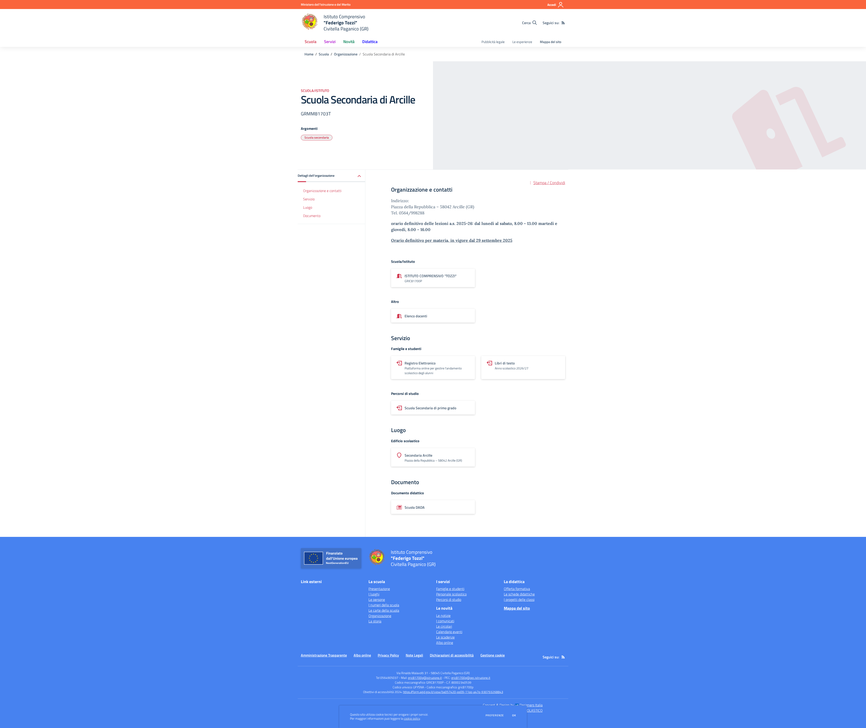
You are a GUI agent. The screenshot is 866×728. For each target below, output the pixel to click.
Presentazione (379, 588)
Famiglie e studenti (450, 588)
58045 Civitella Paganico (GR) (450, 673)
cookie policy (412, 718)
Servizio (309, 199)
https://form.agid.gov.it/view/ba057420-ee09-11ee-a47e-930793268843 (453, 691)
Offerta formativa (517, 588)
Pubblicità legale (493, 41)
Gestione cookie (492, 655)
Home (308, 54)
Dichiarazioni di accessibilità (452, 655)
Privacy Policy (388, 655)
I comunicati (445, 621)
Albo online (444, 642)
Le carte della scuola (384, 610)
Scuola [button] (310, 42)
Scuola (324, 54)
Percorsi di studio (448, 599)
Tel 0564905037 (387, 677)
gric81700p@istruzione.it (425, 677)
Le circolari (444, 626)
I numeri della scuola (384, 605)
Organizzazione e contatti (322, 190)
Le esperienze (522, 41)
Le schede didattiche (519, 594)
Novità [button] (349, 42)
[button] (331, 176)
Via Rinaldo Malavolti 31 (412, 673)
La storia (375, 621)
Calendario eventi (449, 631)
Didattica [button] (370, 42)
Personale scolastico (451, 594)
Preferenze (495, 715)
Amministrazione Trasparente (324, 655)
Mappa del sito (550, 41)
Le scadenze (445, 637)
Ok (514, 715)
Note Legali (414, 655)
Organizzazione (345, 54)
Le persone (377, 599)
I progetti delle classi (519, 599)
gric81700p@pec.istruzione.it (470, 677)
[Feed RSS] (563, 23)
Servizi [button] (330, 42)
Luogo (307, 207)
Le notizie (443, 615)
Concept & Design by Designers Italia (513, 705)
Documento (311, 215)
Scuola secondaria (316, 137)
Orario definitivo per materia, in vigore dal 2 (434, 240)
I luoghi (374, 594)
